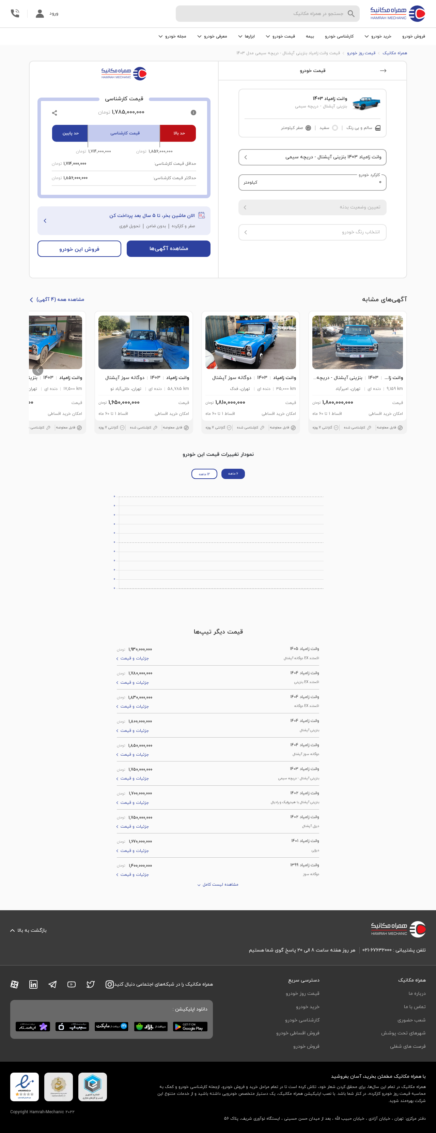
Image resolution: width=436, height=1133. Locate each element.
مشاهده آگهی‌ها (169, 248)
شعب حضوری (412, 1020)
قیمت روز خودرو (303, 993)
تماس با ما (415, 1007)
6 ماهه (233, 473)
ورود (53, 13)
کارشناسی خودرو (339, 36)
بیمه (310, 36)
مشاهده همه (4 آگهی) (60, 299)
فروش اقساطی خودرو (298, 1033)
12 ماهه (204, 474)
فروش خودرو (413, 36)
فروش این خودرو (79, 249)
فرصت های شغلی (408, 1046)
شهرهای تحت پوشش (403, 1033)
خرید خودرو (308, 1007)
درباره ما (417, 993)
